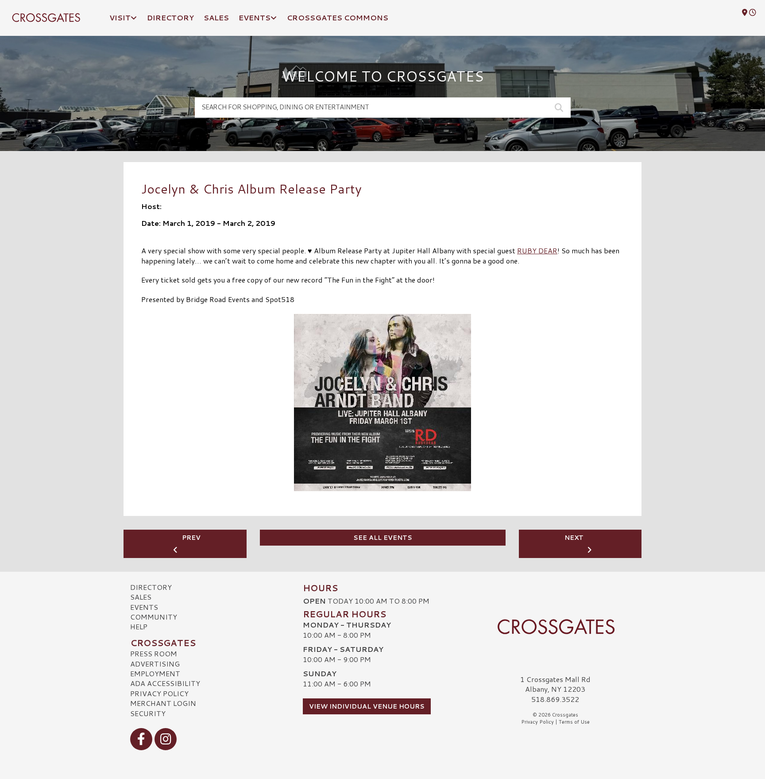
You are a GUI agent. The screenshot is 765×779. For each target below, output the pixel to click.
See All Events (382, 537)
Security (148, 713)
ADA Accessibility (165, 683)
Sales (140, 597)
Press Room (153, 653)
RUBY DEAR (537, 250)
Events (144, 607)
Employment (155, 673)
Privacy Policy (159, 693)
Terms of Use (574, 721)
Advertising (155, 664)
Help (138, 626)
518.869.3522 (555, 699)
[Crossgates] (555, 626)
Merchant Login (163, 703)
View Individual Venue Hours (367, 706)
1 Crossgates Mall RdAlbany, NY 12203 (555, 684)
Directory (151, 587)
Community (153, 617)
